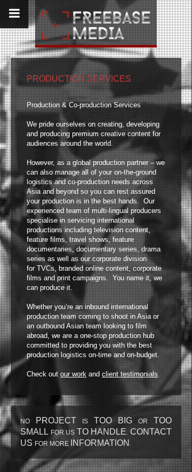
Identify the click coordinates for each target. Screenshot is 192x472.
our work (73, 374)
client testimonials (130, 374)
